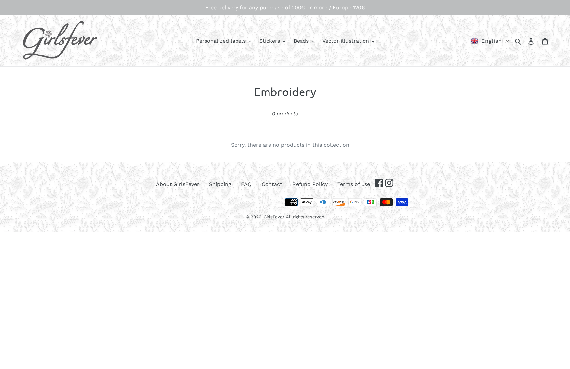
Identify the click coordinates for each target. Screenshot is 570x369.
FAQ (246, 184)
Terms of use (353, 184)
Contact (272, 184)
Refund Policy (310, 184)
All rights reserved (305, 216)
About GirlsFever (177, 184)
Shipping (220, 184)
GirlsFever (274, 216)
